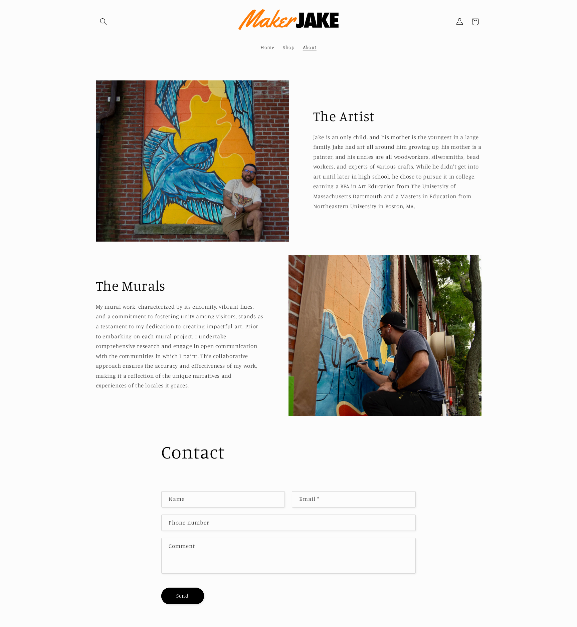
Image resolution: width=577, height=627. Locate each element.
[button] (103, 21)
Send (182, 596)
